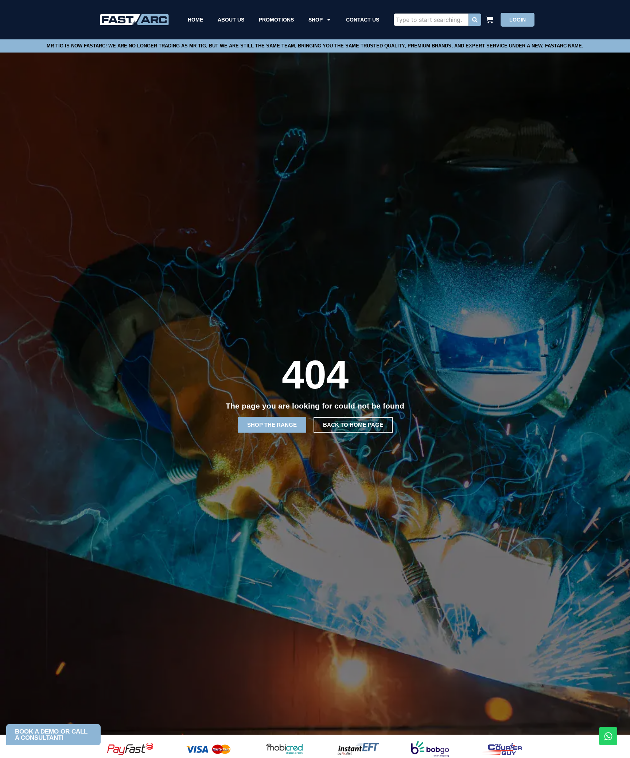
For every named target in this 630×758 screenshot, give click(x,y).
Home (195, 20)
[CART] (490, 19)
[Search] (474, 19)
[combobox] (431, 19)
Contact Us (362, 20)
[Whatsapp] (608, 736)
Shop (315, 20)
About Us (231, 20)
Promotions (276, 20)
